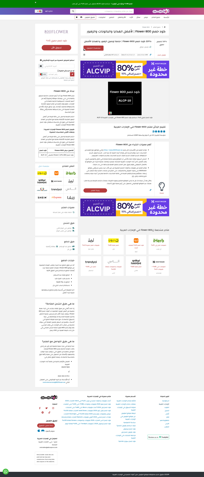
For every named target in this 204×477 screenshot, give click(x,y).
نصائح (138, 17)
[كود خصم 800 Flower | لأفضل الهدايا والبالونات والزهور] (124, 98)
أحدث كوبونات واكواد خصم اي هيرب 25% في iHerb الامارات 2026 (88, 401)
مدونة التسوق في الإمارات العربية (126, 409)
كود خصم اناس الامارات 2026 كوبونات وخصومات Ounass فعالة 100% (86, 420)
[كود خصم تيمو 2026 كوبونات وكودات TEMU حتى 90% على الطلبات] (136, 240)
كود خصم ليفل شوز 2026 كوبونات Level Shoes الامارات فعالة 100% (87, 410)
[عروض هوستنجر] (124, 69)
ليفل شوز (91, 249)
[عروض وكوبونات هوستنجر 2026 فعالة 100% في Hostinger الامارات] (159, 261)
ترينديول (90, 270)
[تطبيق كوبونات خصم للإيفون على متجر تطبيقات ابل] (76, 17)
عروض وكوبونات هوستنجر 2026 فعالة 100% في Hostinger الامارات (87, 414)
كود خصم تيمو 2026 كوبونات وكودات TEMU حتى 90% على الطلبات (87, 404)
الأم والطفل (122, 17)
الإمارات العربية (164, 404)
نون (113, 249)
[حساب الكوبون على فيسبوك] (39, 408)
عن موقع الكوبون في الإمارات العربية (128, 418)
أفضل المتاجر (68, 166)
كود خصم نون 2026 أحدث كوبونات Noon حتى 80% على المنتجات (88, 407)
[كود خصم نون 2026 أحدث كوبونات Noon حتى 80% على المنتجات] (113, 240)
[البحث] (73, 11)
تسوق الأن (56, 48)
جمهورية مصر (164, 420)
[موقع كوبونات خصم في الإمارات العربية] (165, 27)
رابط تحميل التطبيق (46, 425)
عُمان (167, 414)
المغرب (166, 427)
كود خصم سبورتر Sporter (127, 441)
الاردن (167, 423)
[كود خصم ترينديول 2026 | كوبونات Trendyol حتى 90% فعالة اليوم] (91, 261)
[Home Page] (161, 11)
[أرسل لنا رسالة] (6, 472)
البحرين (167, 410)
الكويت (166, 407)
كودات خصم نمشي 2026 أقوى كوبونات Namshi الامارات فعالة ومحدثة (86, 417)
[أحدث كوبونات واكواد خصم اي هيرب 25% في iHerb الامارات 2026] (159, 240)
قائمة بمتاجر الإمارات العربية (126, 401)
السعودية (165, 401)
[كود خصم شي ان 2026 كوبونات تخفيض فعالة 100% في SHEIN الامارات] (42, 197)
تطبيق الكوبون (90, 17)
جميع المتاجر (156, 17)
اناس (113, 273)
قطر (167, 417)
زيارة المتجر (95, 190)
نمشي (136, 270)
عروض (146, 17)
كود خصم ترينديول (129, 429)
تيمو (136, 251)
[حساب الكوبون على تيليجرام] (42, 412)
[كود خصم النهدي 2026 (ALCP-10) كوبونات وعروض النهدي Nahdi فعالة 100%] (42, 189)
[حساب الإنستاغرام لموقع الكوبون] (53, 408)
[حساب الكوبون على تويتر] (46, 408)
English (50, 11)
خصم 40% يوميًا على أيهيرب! (121, 4)
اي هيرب (158, 249)
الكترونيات (101, 17)
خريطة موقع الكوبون (128, 413)
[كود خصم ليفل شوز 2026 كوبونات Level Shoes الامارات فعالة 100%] (91, 240)
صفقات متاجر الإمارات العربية (126, 404)
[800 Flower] (56, 31)
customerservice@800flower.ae (54, 382)
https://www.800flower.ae (113, 150)
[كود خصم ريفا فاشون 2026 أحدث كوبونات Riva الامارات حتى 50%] (71, 197)
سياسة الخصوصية (129, 422)
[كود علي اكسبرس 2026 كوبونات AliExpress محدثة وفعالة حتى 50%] (56, 197)
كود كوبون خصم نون (128, 432)
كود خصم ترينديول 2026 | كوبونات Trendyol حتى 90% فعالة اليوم (88, 423)
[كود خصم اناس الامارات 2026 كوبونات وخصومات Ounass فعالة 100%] (113, 261)
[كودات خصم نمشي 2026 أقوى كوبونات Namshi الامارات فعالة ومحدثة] (136, 261)
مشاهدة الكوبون (93, 48)
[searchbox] (105, 11)
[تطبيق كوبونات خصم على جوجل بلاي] (81, 17)
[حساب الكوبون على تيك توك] (49, 412)
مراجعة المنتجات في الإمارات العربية (126, 437)
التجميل (111, 17)
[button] (35, 2)
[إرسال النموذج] (72, 74)
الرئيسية (166, 17)
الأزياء (131, 17)
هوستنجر (158, 273)
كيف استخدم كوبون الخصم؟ (126, 425)
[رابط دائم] (150, 54)
